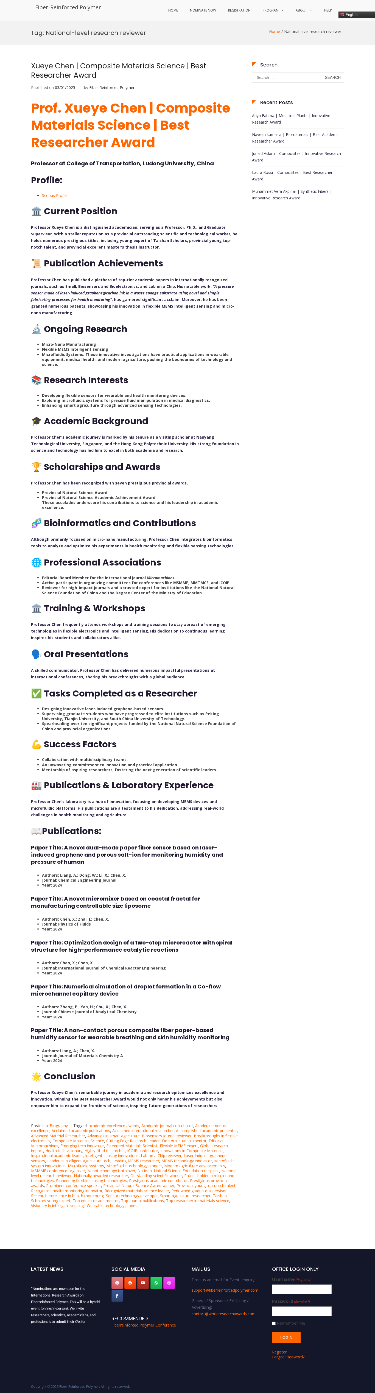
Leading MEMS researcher (136, 1160)
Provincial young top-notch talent (206, 1185)
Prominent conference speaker (73, 1185)
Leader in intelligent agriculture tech (78, 1160)
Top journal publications (142, 1200)
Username (292, 1279)
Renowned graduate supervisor (199, 1190)
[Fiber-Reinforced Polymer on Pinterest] (117, 1283)
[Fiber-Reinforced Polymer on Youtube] (143, 1283)
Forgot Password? (288, 1356)
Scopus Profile (55, 195)
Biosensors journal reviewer (167, 1135)
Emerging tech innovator (82, 1145)
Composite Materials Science (78, 1140)
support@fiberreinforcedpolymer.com (225, 1290)
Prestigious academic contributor (158, 1180)
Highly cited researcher (105, 1150)
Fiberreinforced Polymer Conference (143, 1325)
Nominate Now (203, 10)
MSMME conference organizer (58, 1170)
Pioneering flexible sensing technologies (91, 1180)
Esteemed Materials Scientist (132, 1145)
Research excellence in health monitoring (67, 1195)
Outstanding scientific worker (156, 1175)
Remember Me (291, 1323)
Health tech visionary (63, 1150)
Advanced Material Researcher (58, 1135)
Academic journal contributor (167, 1125)
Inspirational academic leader (57, 1155)
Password (291, 1301)
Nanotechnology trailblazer (111, 1170)
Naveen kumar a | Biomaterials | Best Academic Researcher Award (295, 138)
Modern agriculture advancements (194, 1165)
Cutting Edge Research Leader (133, 1140)
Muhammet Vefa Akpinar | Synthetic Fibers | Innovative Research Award (292, 194)
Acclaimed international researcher (143, 1130)
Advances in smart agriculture (113, 1135)
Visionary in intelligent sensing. (58, 1205)
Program (271, 10)
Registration (239, 10)
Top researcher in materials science (197, 1200)
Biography (59, 1125)
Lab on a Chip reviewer (161, 1155)
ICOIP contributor (142, 1150)
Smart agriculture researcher (185, 1195)
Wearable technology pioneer (113, 1205)
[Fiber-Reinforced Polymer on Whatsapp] (156, 1283)
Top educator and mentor (96, 1200)
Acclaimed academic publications (81, 1130)
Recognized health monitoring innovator (66, 1190)
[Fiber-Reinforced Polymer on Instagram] (169, 1283)
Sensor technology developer (132, 1195)
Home (173, 10)
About (301, 10)
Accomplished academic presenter (206, 1130)
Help (328, 10)
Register (279, 1352)
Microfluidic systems (86, 1165)
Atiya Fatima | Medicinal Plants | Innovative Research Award (291, 119)
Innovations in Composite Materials (191, 1150)
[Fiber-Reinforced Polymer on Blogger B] (130, 1283)
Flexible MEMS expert (179, 1145)
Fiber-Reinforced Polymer (68, 7)
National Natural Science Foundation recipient (178, 1170)
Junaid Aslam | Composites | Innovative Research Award (296, 157)
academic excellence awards (114, 1125)
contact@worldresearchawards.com (224, 1313)
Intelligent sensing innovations (112, 1155)
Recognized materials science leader (137, 1190)
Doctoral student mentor (184, 1140)
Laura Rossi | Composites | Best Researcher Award (292, 176)
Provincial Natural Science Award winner (138, 1185)
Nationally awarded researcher (101, 1175)
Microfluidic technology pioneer (134, 1165)
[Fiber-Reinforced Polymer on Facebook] (117, 1296)
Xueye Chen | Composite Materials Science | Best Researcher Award (118, 70)
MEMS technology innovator (186, 1160)
